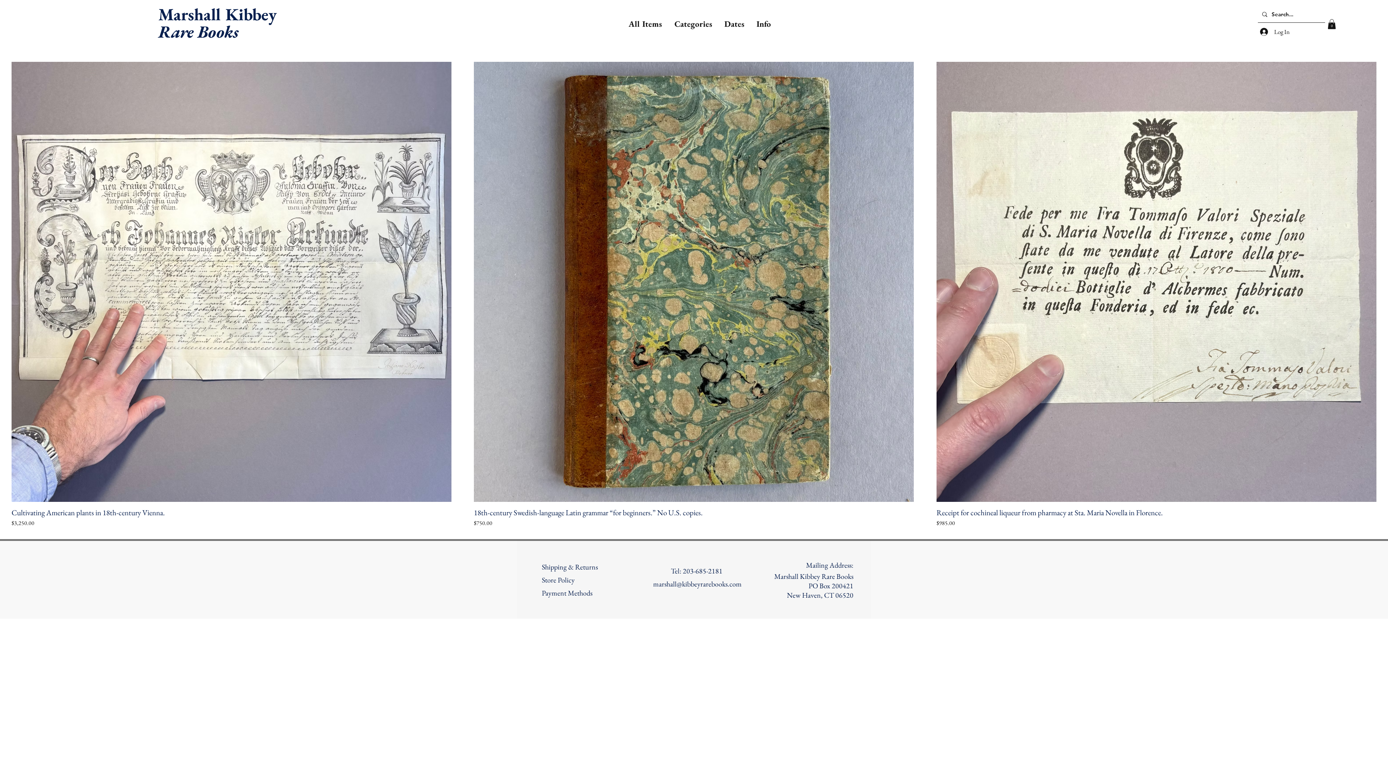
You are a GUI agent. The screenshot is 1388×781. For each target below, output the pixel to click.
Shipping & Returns (570, 567)
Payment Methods (567, 593)
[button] (692, 24)
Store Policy (558, 580)
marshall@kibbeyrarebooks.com (697, 584)
